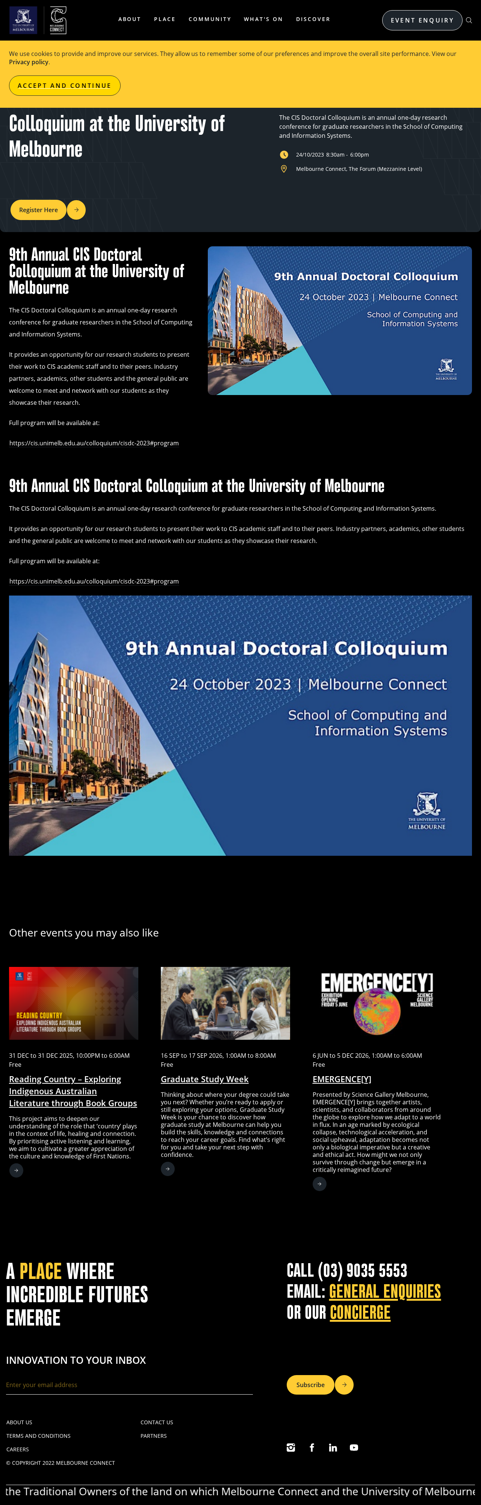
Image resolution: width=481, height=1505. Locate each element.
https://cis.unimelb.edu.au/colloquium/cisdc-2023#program (94, 443)
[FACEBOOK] (312, 1447)
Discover (313, 19)
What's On (263, 19)
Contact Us (157, 1422)
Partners (154, 1435)
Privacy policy (28, 62)
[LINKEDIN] (333, 1447)
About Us (19, 1422)
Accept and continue (65, 85)
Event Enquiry (422, 20)
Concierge (360, 1312)
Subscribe (310, 1385)
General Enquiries (385, 1291)
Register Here (38, 210)
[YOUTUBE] (354, 1447)
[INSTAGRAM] (291, 1447)
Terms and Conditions (38, 1435)
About (130, 19)
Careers (17, 1449)
